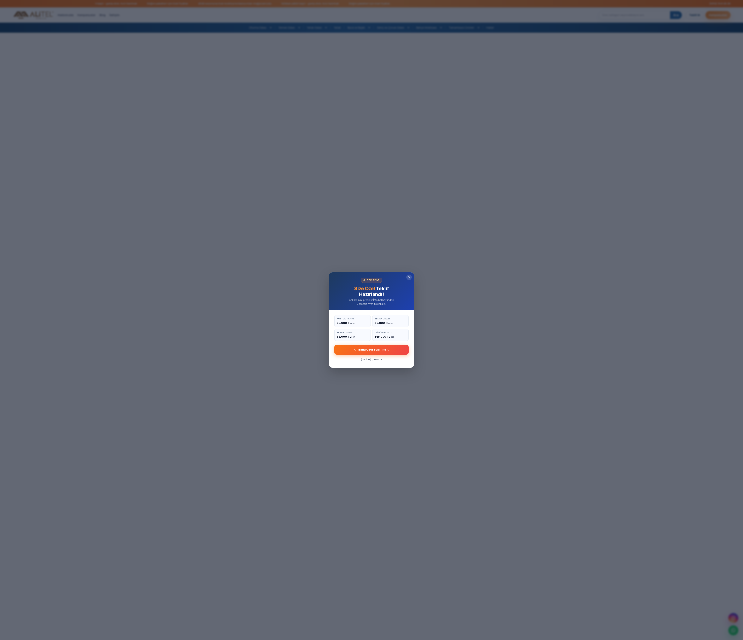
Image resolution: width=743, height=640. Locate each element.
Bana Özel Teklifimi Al (373, 349)
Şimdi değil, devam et (372, 359)
